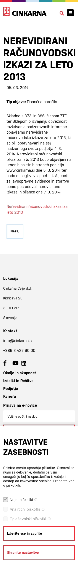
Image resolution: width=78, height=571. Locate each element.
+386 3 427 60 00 (19, 350)
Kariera (9, 396)
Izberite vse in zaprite (24, 533)
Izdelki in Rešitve (18, 380)
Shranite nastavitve (23, 553)
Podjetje (10, 388)
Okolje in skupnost (19, 373)
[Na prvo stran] (25, 11)
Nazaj (15, 231)
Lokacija (10, 278)
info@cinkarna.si (17, 340)
